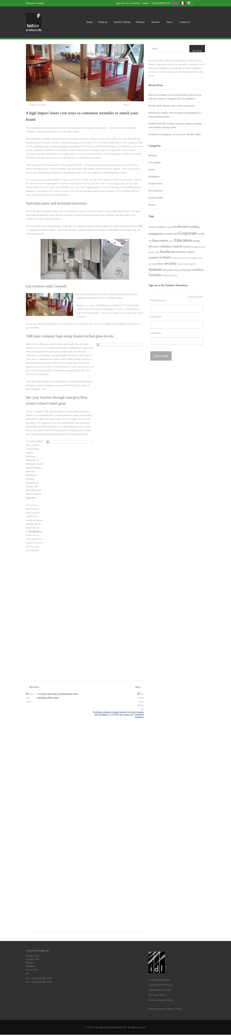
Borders (183, 226)
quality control (196, 258)
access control (156, 226)
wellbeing (165, 275)
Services (155, 22)
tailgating (177, 270)
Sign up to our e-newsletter (128, 3)
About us (102, 22)
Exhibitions (154, 176)
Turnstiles (155, 275)
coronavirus (171, 233)
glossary (151, 252)
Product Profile (155, 197)
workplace (174, 275)
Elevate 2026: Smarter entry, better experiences (171, 105)
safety (160, 263)
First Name (155, 316)
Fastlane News (155, 183)
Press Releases (155, 190)
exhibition (187, 247)
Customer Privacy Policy (160, 984)
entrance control (171, 246)
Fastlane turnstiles (198, 247)
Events (151, 169)
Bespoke (152, 155)
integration (153, 257)
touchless (198, 269)
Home (90, 22)
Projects (152, 205)
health (157, 252)
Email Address (158, 300)
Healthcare (167, 252)
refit (149, 264)
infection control (185, 251)
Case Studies (154, 162)
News (169, 22)
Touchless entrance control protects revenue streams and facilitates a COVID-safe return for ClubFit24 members (118, 714)
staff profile (168, 270)
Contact (145, 3)
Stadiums (155, 269)
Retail (154, 264)
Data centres (160, 240)
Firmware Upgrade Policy (161, 1000)
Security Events (183, 264)
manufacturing (176, 258)
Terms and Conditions (159, 979)
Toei (140, 226)
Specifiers (192, 264)
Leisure (165, 257)
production (186, 258)
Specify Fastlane (122, 22)
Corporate (187, 233)
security (170, 263)
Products (140, 22)
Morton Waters (175, 1008)
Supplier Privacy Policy (159, 990)
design (171, 241)
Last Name (155, 333)
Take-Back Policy (157, 995)
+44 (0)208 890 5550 (160, 3)
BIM (175, 227)
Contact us (184, 22)
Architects (168, 227)
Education (183, 240)
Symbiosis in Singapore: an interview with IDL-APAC (174, 134)
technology (186, 270)
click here (31, 497)
